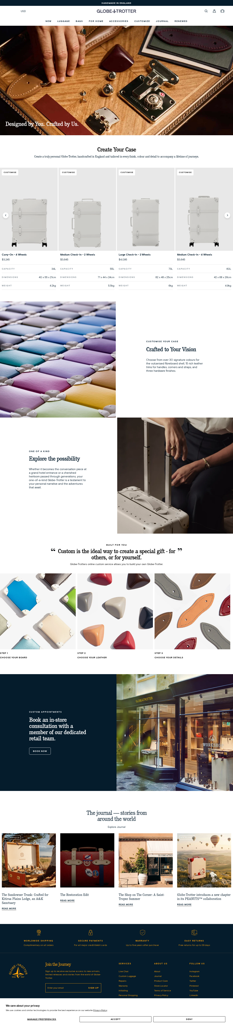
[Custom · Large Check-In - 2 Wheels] (146, 222)
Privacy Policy (100, 1010)
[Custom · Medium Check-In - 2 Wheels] (87, 222)
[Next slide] (227, 215)
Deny (189, 1019)
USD (23, 11)
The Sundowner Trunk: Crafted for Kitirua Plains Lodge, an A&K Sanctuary (25, 899)
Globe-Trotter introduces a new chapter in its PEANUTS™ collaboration (204, 897)
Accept (116, 1019)
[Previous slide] (6, 215)
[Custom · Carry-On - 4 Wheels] (29, 222)
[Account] (214, 11)
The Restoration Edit (74, 895)
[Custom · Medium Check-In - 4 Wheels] (204, 222)
